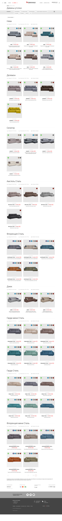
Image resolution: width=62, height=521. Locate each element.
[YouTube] (34, 495)
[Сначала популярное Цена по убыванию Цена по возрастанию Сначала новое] (11, 17)
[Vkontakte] (27, 495)
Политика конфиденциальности (17, 508)
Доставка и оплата (46, 2)
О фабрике (41, 2)
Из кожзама (16, 13)
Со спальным (22, 13)
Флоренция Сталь (11, 257)
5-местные (27, 13)
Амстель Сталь (11, 204)
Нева (11, 44)
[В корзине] (59, 3)
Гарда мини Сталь (12, 341)
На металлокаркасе (32, 11)
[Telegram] (31, 495)
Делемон (11, 98)
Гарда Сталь (11, 415)
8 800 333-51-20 (54, 2)
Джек (11, 309)
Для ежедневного (17, 11)
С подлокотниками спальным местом (41, 11)
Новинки (9, 2)
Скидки (15, 2)
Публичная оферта (15, 510)
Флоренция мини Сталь (14, 446)
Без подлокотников (24, 11)
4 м (30, 13)
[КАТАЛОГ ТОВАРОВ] (3, 3)
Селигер (11, 151)
